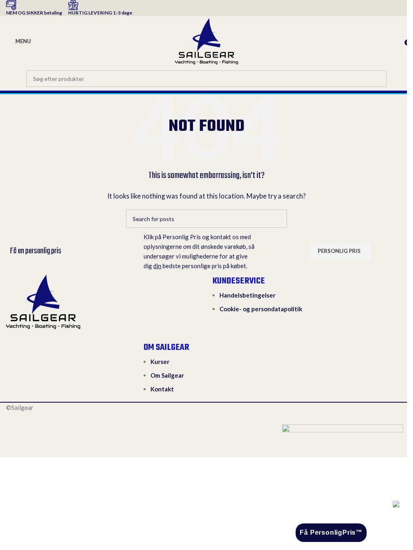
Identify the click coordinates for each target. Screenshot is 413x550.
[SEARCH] (378, 78)
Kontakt (162, 389)
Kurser (159, 361)
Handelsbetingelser (247, 295)
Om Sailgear (167, 375)
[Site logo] (206, 40)
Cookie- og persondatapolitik (260, 308)
